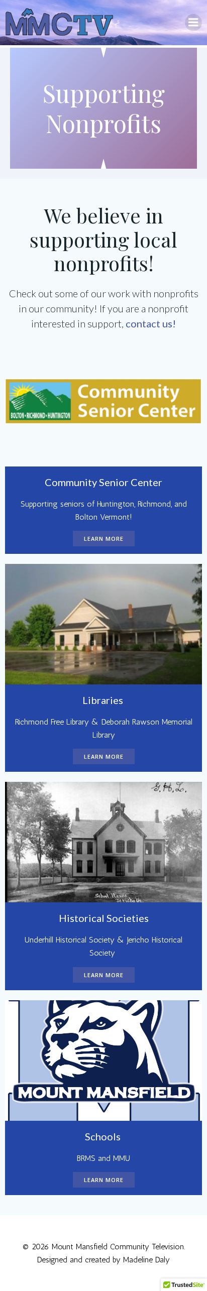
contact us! (151, 323)
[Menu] (193, 22)
